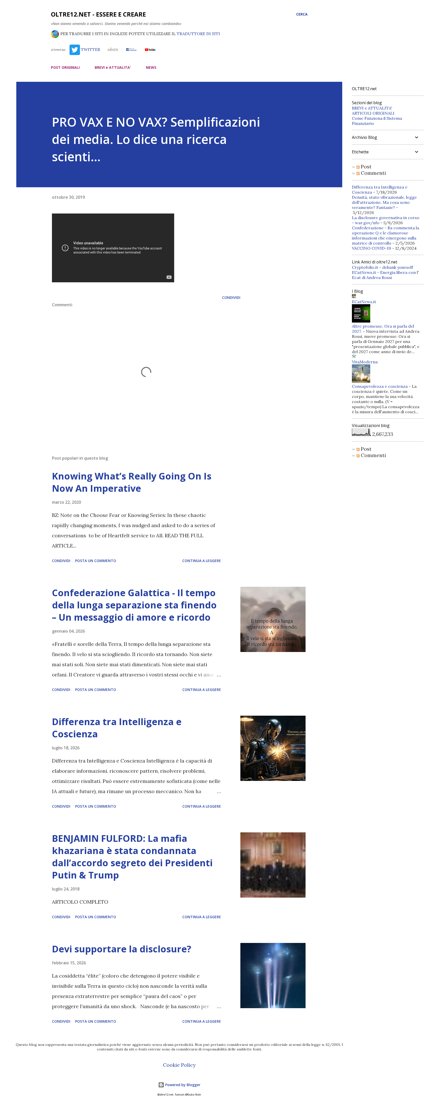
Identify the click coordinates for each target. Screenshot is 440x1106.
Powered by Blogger (182, 1084)
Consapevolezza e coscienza (380, 386)
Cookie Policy (179, 1065)
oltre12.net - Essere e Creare (98, 14)
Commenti (373, 173)
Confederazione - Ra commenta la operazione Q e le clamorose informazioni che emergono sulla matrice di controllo (385, 235)
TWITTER (90, 49)
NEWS (151, 67)
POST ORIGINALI (65, 67)
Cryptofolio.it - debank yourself (382, 267)
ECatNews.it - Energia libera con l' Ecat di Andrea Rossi (385, 275)
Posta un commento (95, 560)
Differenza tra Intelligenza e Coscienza (117, 727)
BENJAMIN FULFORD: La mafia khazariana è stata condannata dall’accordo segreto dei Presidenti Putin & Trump (132, 856)
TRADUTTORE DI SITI (198, 33)
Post (366, 166)
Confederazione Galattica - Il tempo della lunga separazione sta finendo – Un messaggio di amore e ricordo (134, 605)
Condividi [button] (231, 297)
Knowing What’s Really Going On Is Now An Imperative (131, 482)
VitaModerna (365, 361)
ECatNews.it (364, 301)
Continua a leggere (201, 560)
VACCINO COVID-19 (371, 248)
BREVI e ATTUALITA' (113, 67)
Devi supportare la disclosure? (121, 949)
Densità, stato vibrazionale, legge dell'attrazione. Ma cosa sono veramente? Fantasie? (384, 202)
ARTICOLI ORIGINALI (373, 113)
